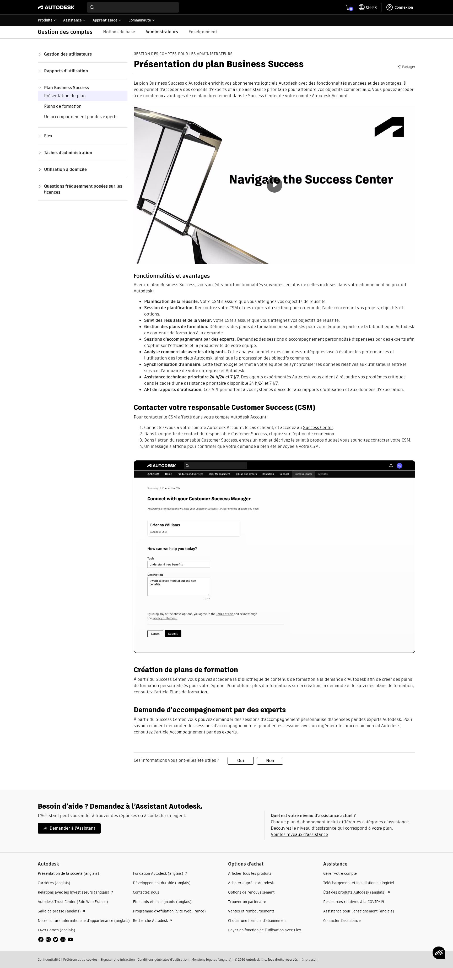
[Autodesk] (56, 7)
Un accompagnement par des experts (80, 117)
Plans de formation (63, 106)
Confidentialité (49, 959)
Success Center (318, 428)
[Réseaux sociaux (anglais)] (55, 939)
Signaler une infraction (117, 959)
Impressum (310, 959)
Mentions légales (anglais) (211, 959)
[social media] (55, 939)
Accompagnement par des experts (203, 732)
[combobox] (133, 7)
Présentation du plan (65, 96)
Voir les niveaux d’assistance (299, 834)
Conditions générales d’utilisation (163, 959)
